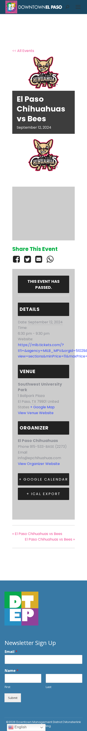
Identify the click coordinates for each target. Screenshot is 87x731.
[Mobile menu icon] (78, 6)
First (7, 687)
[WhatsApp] (50, 259)
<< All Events (23, 50)
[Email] (38, 259)
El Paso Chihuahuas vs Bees (37, 533)
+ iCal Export (44, 493)
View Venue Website (36, 412)
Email (11, 651)
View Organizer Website (39, 463)
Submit (12, 698)
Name (12, 670)
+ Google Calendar (43, 479)
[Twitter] (27, 259)
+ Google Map (42, 407)
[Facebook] (17, 259)
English (20, 727)
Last (48, 687)
